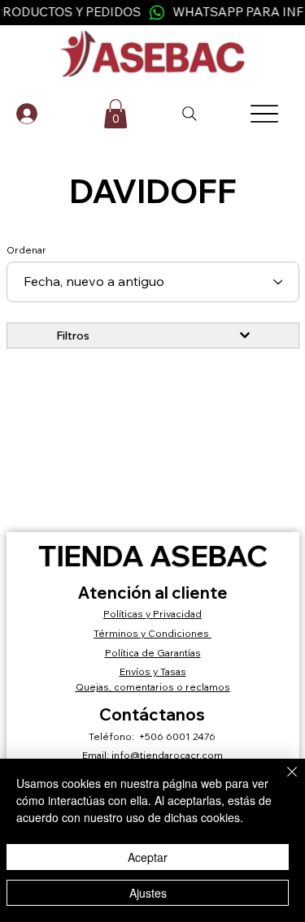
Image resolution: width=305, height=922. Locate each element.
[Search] (190, 114)
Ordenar (26, 250)
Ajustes (148, 893)
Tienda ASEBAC (153, 556)
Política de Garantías (153, 653)
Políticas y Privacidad (152, 614)
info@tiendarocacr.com (167, 755)
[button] (115, 113)
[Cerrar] (282, 781)
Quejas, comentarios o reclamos (153, 687)
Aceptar (148, 857)
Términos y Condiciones (152, 633)
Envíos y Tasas (153, 671)
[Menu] (264, 113)
